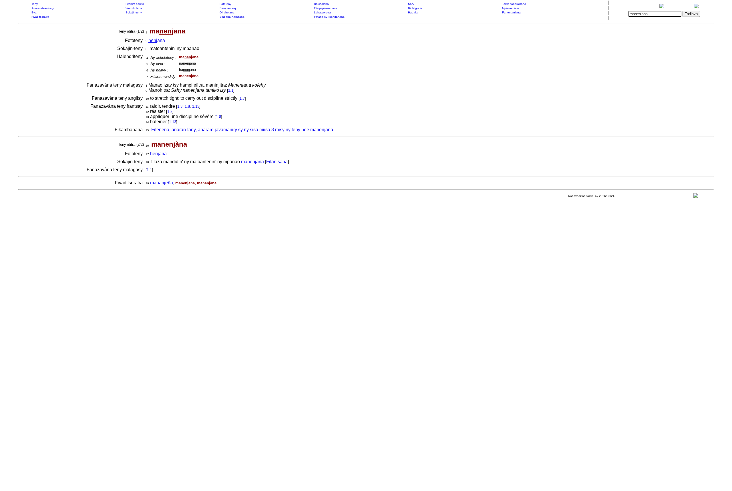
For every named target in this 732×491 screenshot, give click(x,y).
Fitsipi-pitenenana (325, 8)
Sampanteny (228, 8)
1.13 (195, 106)
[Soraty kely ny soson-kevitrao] (695, 196)
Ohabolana (227, 12)
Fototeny (225, 3)
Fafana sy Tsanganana (329, 16)
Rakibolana (321, 3)
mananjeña (161, 182)
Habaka (413, 12)
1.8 (187, 106)
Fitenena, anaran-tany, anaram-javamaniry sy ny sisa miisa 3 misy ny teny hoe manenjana (242, 129)
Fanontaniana (511, 12)
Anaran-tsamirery (42, 8)
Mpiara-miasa (511, 8)
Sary (411, 3)
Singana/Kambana (232, 16)
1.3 (179, 106)
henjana (158, 153)
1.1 (230, 90)
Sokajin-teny (134, 12)
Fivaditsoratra (40, 16)
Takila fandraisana (514, 3)
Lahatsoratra (322, 12)
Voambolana (134, 8)
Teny (34, 3)
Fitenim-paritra (135, 3)
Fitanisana (277, 161)
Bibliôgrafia (415, 8)
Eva (34, 12)
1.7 (242, 98)
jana (156, 40)
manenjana (252, 161)
